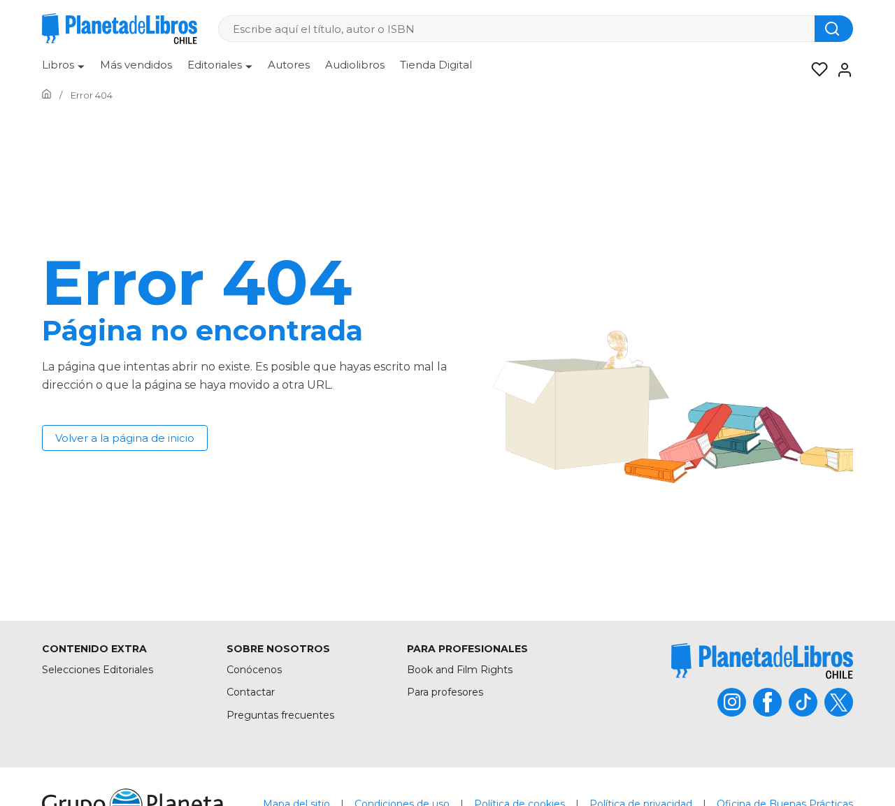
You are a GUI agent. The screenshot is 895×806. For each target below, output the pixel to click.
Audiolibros (355, 64)
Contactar (251, 692)
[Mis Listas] (815, 70)
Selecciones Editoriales (97, 669)
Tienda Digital (436, 64)
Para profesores (445, 692)
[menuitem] (63, 70)
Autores (289, 64)
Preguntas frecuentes (280, 715)
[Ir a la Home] (46, 95)
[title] (762, 661)
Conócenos (254, 669)
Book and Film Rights (460, 669)
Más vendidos (136, 64)
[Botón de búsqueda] (834, 28)
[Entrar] (840, 70)
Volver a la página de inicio (124, 438)
